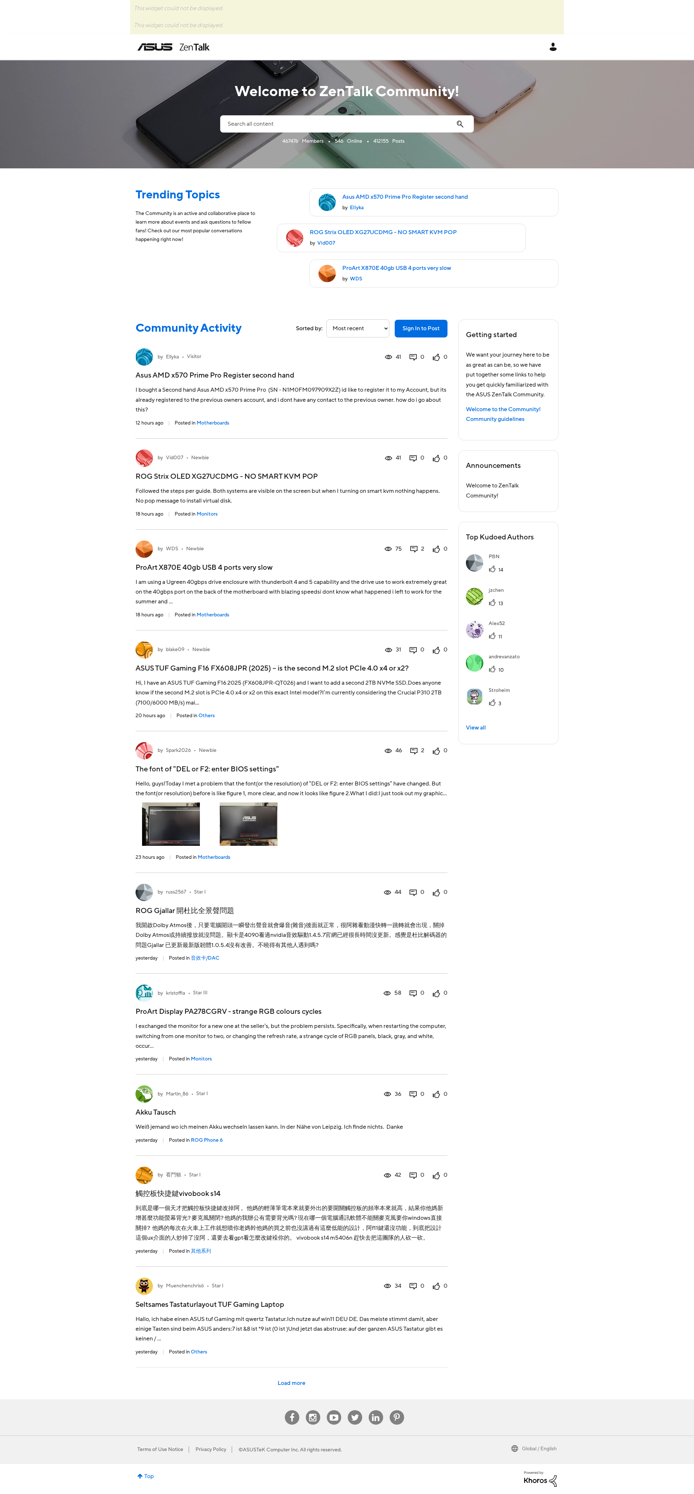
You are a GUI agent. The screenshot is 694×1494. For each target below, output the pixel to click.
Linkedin (376, 1410)
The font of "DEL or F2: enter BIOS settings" (207, 769)
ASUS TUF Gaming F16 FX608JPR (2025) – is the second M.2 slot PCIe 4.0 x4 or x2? (272, 668)
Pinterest (397, 1410)
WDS (356, 279)
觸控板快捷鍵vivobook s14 (178, 1193)
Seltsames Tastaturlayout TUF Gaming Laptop (210, 1304)
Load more (291, 1383)
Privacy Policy (211, 1449)
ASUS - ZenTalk (173, 47)
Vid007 (326, 243)
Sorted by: (309, 328)
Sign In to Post (421, 328)
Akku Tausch (156, 1112)
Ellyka (357, 207)
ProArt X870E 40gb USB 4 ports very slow (396, 268)
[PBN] (485, 569)
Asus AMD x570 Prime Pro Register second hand (405, 197)
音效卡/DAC (205, 958)
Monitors (207, 514)
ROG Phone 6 (207, 1140)
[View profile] (144, 357)
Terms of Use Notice (160, 1449)
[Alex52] (488, 636)
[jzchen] (487, 603)
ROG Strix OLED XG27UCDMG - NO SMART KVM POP (383, 232)
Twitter (354, 1410)
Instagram (313, 1410)
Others (206, 715)
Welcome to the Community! (503, 409)
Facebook (292, 1410)
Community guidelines (495, 419)
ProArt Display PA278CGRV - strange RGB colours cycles (229, 1011)
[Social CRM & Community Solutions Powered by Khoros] (540, 1478)
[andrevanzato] (495, 669)
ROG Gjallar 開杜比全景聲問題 (185, 911)
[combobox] (347, 124)
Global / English (539, 1449)
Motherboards (213, 423)
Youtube (334, 1410)
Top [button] (149, 1476)
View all (476, 727)
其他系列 (201, 1251)
